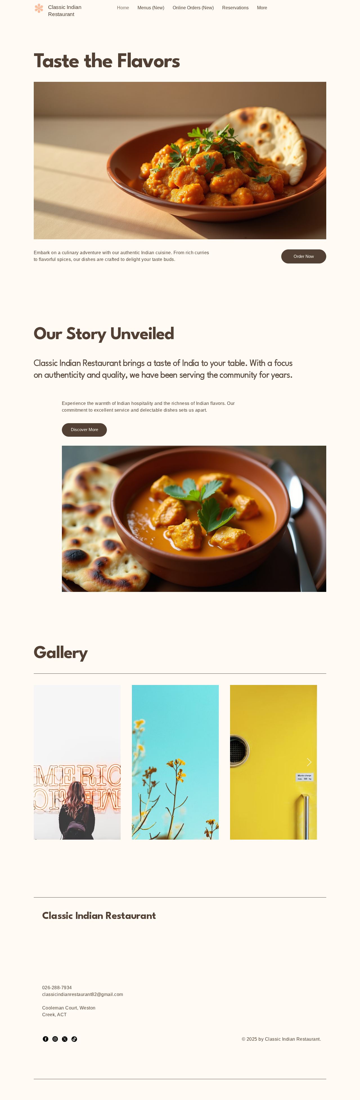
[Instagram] (55, 1039)
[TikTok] (74, 1039)
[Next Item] (309, 762)
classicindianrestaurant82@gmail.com (82, 994)
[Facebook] (45, 1039)
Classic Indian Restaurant (99, 916)
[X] (64, 1039)
